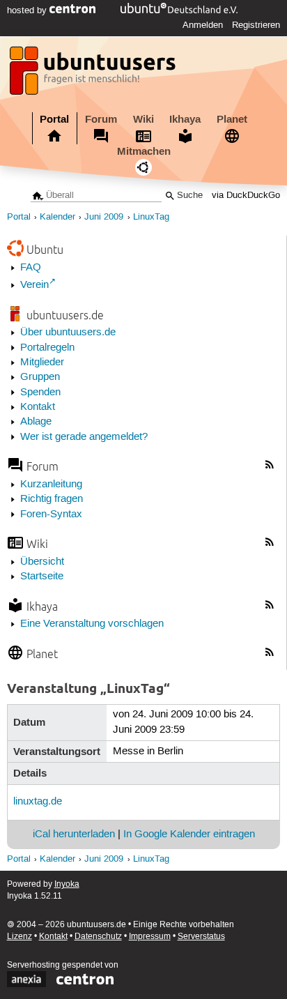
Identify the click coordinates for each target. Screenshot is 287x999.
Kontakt (37, 407)
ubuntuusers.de (65, 314)
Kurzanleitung (51, 484)
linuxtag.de (37, 801)
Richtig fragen (51, 499)
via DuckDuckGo (246, 195)
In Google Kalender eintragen (189, 834)
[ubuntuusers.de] (94, 74)
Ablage (36, 421)
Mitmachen (144, 151)
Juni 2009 (103, 217)
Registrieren (256, 25)
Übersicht (42, 562)
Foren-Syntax (51, 514)
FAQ (30, 267)
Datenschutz (98, 936)
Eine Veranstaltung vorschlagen (92, 624)
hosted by (28, 10)
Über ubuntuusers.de (68, 332)
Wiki (143, 119)
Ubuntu (44, 249)
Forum (101, 119)
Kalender (57, 217)
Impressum (150, 936)
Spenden (40, 392)
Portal (54, 119)
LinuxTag (151, 217)
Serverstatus (201, 936)
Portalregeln (47, 348)
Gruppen (40, 377)
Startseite (41, 576)
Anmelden (203, 25)
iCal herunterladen (74, 834)
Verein (34, 285)
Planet (232, 119)
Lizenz (19, 936)
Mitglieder (42, 362)
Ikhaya (185, 119)
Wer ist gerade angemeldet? (84, 437)
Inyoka (66, 884)
